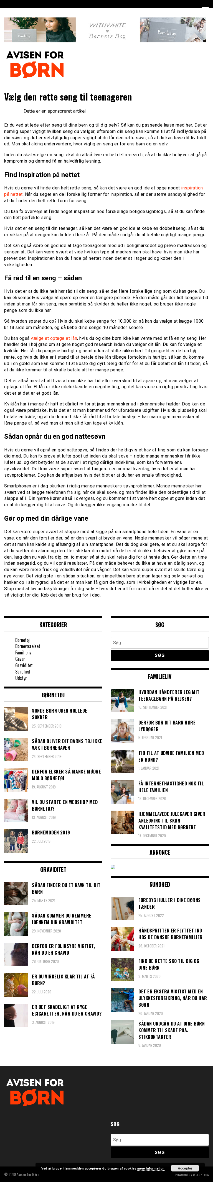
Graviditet (24, 665)
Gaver (20, 659)
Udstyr (21, 678)
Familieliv (23, 652)
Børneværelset (27, 646)
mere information (151, 1168)
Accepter (185, 1168)
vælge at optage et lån (54, 338)
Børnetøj (22, 640)
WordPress (201, 1174)
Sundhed (22, 671)
